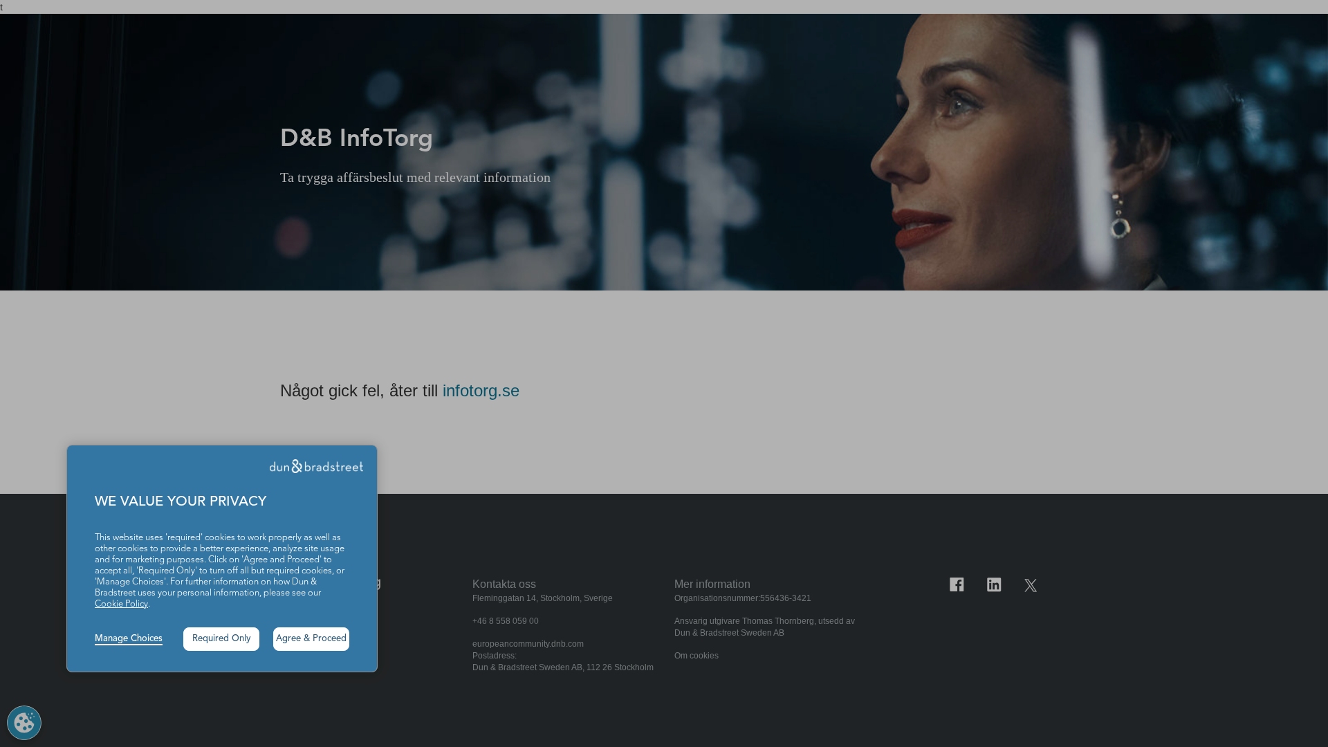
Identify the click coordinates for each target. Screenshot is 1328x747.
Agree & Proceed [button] (311, 638)
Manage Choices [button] (129, 638)
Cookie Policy (121, 604)
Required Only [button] (221, 638)
